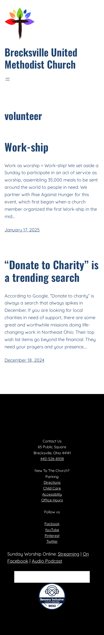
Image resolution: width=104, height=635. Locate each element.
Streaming (68, 554)
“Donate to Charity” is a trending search (51, 271)
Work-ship (26, 146)
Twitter (52, 541)
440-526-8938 (52, 458)
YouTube (52, 529)
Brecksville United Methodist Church (41, 58)
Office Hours (52, 500)
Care (57, 488)
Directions (52, 482)
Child (48, 488)
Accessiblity (52, 494)
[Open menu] (8, 79)
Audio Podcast (47, 561)
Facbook (52, 523)
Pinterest (52, 535)
